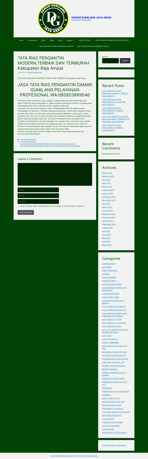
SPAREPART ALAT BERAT (112, 409)
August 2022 (107, 228)
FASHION (106, 274)
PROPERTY (106, 395)
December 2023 (108, 197)
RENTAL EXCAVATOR (110, 398)
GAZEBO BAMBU (109, 277)
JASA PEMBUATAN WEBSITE (114, 307)
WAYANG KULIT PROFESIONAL (114, 433)
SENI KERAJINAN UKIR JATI (113, 402)
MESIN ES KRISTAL (110, 369)
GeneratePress (92, 456)
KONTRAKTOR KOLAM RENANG (115, 359)
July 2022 (106, 231)
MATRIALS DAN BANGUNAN (113, 366)
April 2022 (106, 241)
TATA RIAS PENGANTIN (28, 139)
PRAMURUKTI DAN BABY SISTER (115, 392)
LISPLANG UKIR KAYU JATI (113, 362)
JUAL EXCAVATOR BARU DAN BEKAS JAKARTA (112, 40)
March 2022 (107, 245)
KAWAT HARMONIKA (110, 343)
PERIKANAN (107, 388)
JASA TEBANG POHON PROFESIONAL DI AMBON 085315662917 (112, 110)
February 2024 (108, 190)
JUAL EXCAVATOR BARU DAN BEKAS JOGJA (93, 46)
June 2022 (106, 235)
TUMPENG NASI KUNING (112, 422)
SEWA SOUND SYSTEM (111, 405)
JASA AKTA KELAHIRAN (112, 284)
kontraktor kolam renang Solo (114, 445)
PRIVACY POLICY (85, 40)
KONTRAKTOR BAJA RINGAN (114, 356)
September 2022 (109, 224)
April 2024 (106, 183)
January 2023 (107, 211)
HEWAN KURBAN (109, 281)
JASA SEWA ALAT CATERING (114, 323)
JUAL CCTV (107, 336)
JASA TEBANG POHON (111, 326)
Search (105, 57)
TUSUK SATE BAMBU (111, 426)
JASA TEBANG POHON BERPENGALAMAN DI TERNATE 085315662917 (115, 93)
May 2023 (106, 204)
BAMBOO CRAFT (109, 264)
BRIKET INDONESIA (110, 271)
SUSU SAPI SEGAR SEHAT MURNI (116, 412)
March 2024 (107, 187)
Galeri (43, 40)
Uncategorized (108, 429)
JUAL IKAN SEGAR (109, 339)
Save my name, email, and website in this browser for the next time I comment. (52, 206)
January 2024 (107, 193)
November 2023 (108, 200)
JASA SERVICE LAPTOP (112, 320)
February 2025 (108, 176)
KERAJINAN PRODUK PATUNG (114, 352)
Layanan (69, 40)
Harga (52, 40)
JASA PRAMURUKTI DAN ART (114, 310)
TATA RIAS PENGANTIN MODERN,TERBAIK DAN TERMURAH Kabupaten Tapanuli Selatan (50, 146)
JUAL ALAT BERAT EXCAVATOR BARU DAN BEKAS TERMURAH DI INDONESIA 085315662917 (115, 119)
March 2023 (107, 207)
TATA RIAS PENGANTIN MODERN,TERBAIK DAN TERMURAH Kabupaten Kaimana (47, 144)
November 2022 (108, 217)
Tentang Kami (32, 40)
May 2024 (106, 180)
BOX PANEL (107, 267)
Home (21, 40)
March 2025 (107, 173)
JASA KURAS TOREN (110, 297)
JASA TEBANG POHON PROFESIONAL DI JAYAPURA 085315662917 (114, 102)
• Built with (68, 456)
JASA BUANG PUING (110, 294)
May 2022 (106, 238)
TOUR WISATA (108, 419)
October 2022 (107, 221)
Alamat (60, 40)
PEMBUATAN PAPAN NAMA (113, 379)
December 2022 (108, 214)
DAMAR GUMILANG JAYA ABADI (91, 17)
